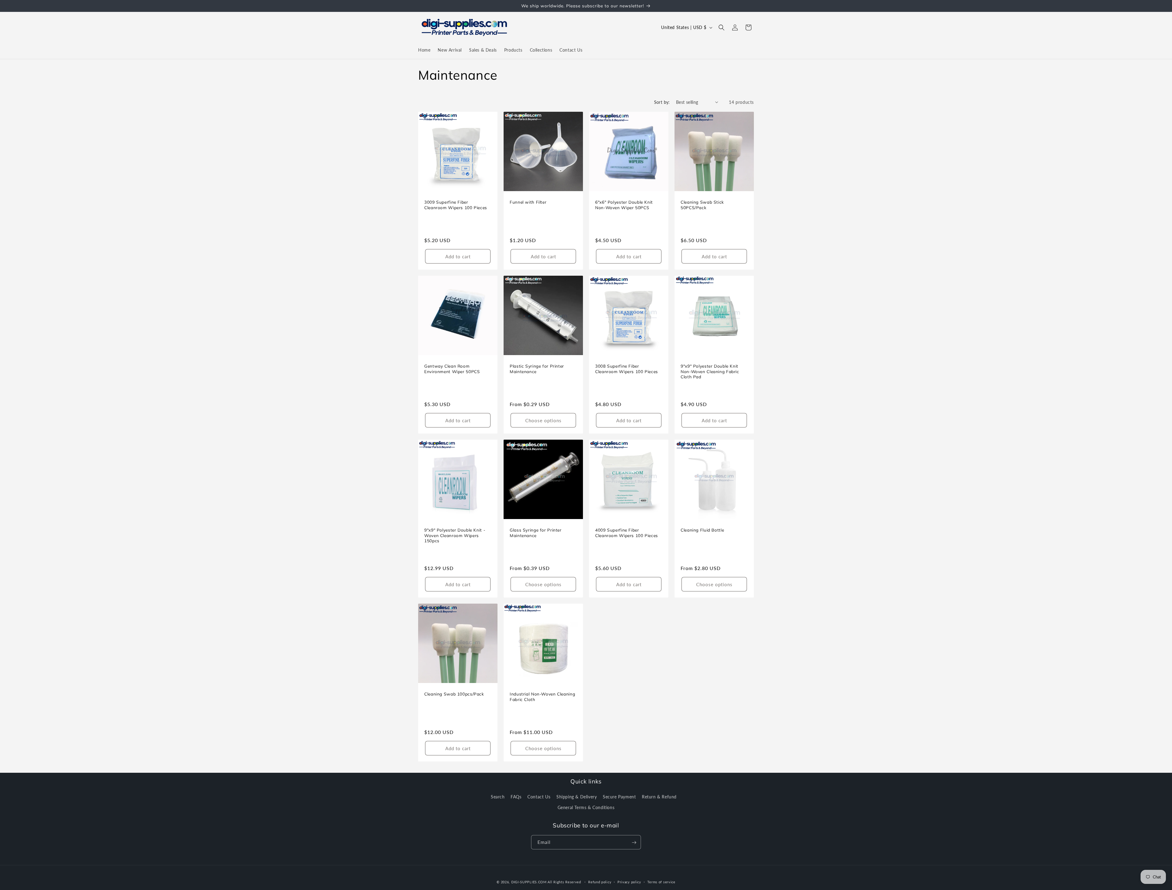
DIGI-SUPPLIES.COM (529, 882)
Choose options (543, 420)
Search (498, 796)
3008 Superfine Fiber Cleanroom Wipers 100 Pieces (626, 368)
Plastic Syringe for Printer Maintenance (537, 368)
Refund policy (599, 882)
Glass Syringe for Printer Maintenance (536, 532)
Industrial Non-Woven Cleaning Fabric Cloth (542, 696)
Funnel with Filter (528, 202)
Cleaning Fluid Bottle (702, 529)
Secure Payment (619, 796)
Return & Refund (659, 796)
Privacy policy (629, 882)
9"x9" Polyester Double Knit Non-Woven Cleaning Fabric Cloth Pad (710, 371)
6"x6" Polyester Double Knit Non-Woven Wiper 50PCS (624, 204)
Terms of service (661, 882)
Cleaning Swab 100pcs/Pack (454, 693)
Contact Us (538, 796)
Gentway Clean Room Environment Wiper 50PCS (452, 368)
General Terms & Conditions (586, 807)
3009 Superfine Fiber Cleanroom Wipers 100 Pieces (455, 204)
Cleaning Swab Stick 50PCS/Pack (702, 204)
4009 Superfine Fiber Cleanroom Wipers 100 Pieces (626, 532)
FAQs (516, 796)
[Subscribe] (634, 842)
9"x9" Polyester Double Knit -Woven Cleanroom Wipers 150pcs (454, 535)
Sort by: (662, 102)
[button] (721, 27)
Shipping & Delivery (576, 796)
